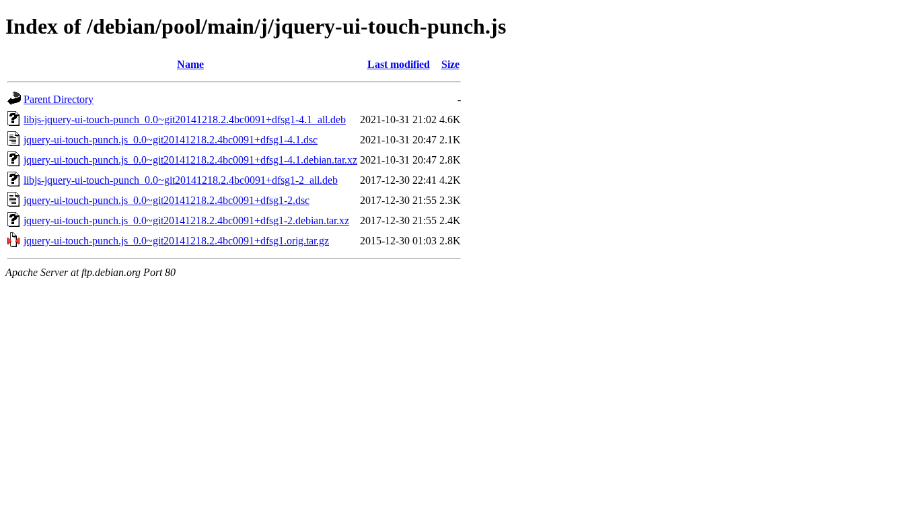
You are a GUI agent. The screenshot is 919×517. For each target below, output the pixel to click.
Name (190, 64)
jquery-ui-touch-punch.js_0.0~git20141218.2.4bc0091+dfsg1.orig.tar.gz (176, 240)
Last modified (398, 64)
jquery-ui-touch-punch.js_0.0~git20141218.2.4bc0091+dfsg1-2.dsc (166, 200)
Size (450, 64)
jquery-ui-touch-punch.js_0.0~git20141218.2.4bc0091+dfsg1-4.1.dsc (171, 139)
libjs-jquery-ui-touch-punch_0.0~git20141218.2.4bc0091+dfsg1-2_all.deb (181, 180)
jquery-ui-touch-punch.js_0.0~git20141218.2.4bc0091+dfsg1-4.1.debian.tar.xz (190, 160)
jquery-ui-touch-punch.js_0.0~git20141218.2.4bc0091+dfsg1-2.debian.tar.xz (186, 220)
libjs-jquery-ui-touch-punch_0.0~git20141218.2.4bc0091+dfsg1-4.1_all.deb (185, 119)
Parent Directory (59, 99)
